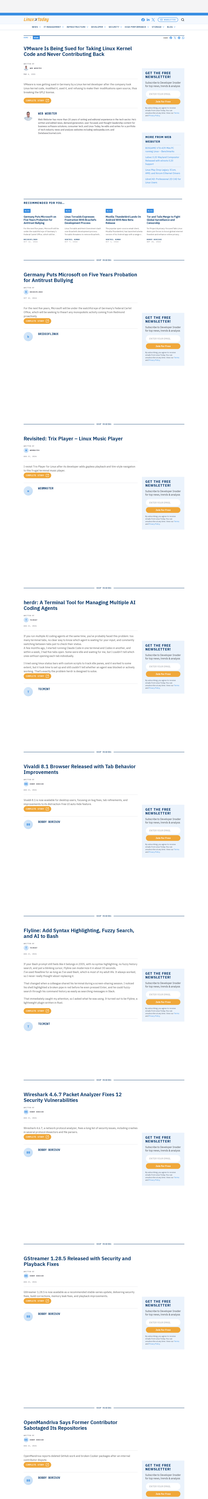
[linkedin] (148, 19)
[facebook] (143, 19)
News (35, 27)
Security (114, 27)
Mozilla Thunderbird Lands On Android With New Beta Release (123, 220)
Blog (170, 27)
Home (26, 37)
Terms (176, 113)
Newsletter (170, 20)
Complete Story (35, 100)
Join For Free (163, 101)
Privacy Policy (154, 115)
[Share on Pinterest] (179, 38)
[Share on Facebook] (171, 38)
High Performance (135, 27)
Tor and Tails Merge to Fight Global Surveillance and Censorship (163, 220)
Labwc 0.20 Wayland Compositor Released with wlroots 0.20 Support (162, 160)
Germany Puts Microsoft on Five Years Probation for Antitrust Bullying (40, 220)
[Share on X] (175, 38)
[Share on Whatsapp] (183, 38)
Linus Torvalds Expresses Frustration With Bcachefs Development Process (80, 220)
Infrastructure (76, 27)
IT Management (52, 27)
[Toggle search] (182, 19)
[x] (153, 19)
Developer (97, 27)
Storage (157, 27)
